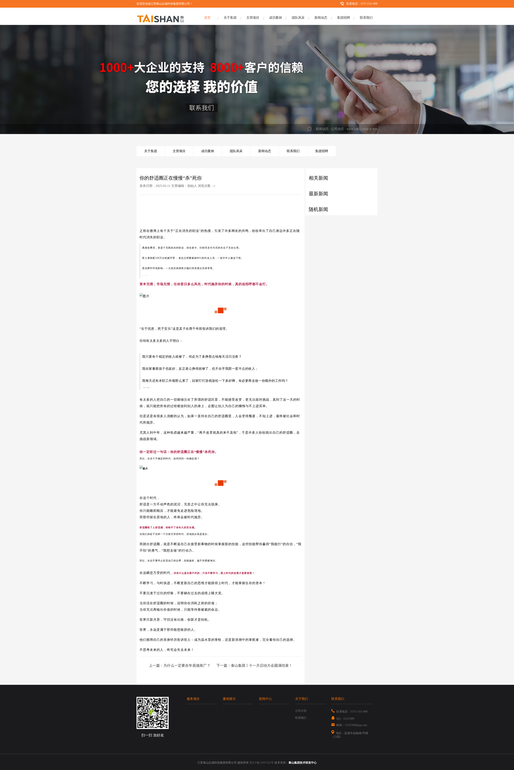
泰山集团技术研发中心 (303, 762)
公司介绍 (300, 710)
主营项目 (252, 17)
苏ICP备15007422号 (262, 762)
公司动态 (337, 129)
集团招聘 (343, 17)
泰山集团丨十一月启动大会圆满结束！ (261, 666)
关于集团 (230, 17)
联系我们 (366, 17)
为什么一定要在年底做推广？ (186, 666)
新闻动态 (320, 17)
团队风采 (298, 17)
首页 (207, 17)
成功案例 (275, 17)
